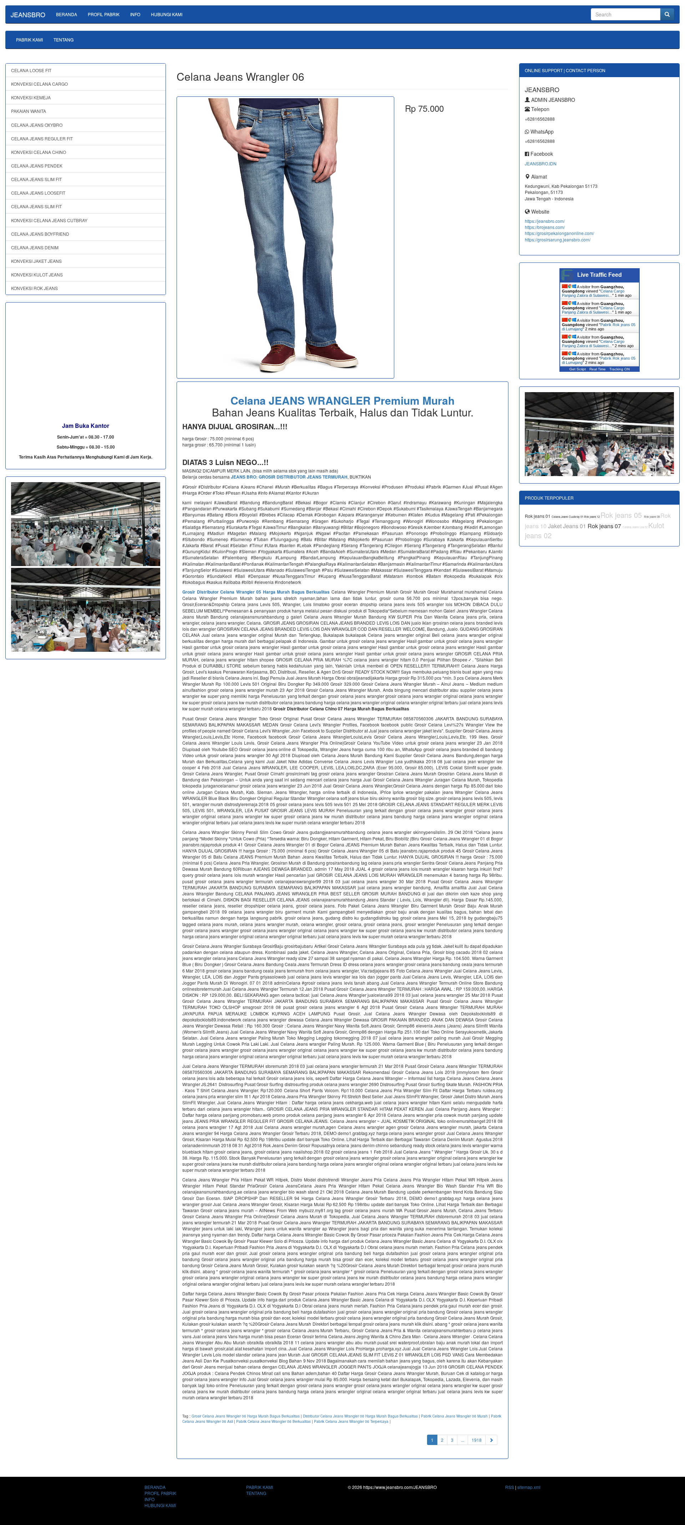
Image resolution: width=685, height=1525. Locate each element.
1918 (477, 1440)
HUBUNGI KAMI (166, 14)
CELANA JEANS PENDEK (36, 165)
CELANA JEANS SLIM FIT (36, 179)
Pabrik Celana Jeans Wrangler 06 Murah (454, 1416)
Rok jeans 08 (652, 517)
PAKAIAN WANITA (28, 111)
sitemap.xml (529, 1487)
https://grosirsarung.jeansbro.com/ (557, 239)
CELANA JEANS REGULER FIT (42, 138)
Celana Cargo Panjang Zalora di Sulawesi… (593, 293)
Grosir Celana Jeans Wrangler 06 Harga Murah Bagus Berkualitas (246, 1416)
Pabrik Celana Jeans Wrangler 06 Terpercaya (351, 1421)
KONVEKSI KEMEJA (31, 97)
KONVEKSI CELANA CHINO (38, 152)
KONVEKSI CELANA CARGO (39, 84)
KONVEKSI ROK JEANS (34, 288)
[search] (667, 14)
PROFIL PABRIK (104, 14)
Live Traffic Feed (599, 275)
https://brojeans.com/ (545, 227)
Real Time (597, 369)
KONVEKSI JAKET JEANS (36, 261)
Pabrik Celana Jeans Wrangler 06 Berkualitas (273, 1421)
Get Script (577, 369)
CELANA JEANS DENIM (35, 247)
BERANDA (66, 14)
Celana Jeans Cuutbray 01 (568, 517)
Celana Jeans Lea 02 (635, 527)
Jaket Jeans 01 (568, 526)
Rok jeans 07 (605, 526)
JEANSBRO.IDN (541, 163)
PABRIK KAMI (29, 39)
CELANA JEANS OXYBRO (36, 125)
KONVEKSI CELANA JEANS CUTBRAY (49, 220)
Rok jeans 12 (592, 517)
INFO (135, 14)
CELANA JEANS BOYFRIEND (40, 234)
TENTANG (63, 39)
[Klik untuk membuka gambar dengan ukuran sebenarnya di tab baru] (285, 237)
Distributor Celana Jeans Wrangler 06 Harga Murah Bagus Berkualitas (360, 1416)
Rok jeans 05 (622, 515)
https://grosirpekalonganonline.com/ (559, 233)
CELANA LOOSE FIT (31, 70)
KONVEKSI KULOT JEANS (37, 274)
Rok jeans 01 (538, 516)
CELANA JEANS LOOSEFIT (38, 193)
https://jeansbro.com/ (545, 221)
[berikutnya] (491, 1440)
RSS (509, 1487)
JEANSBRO (28, 14)
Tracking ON (619, 369)
